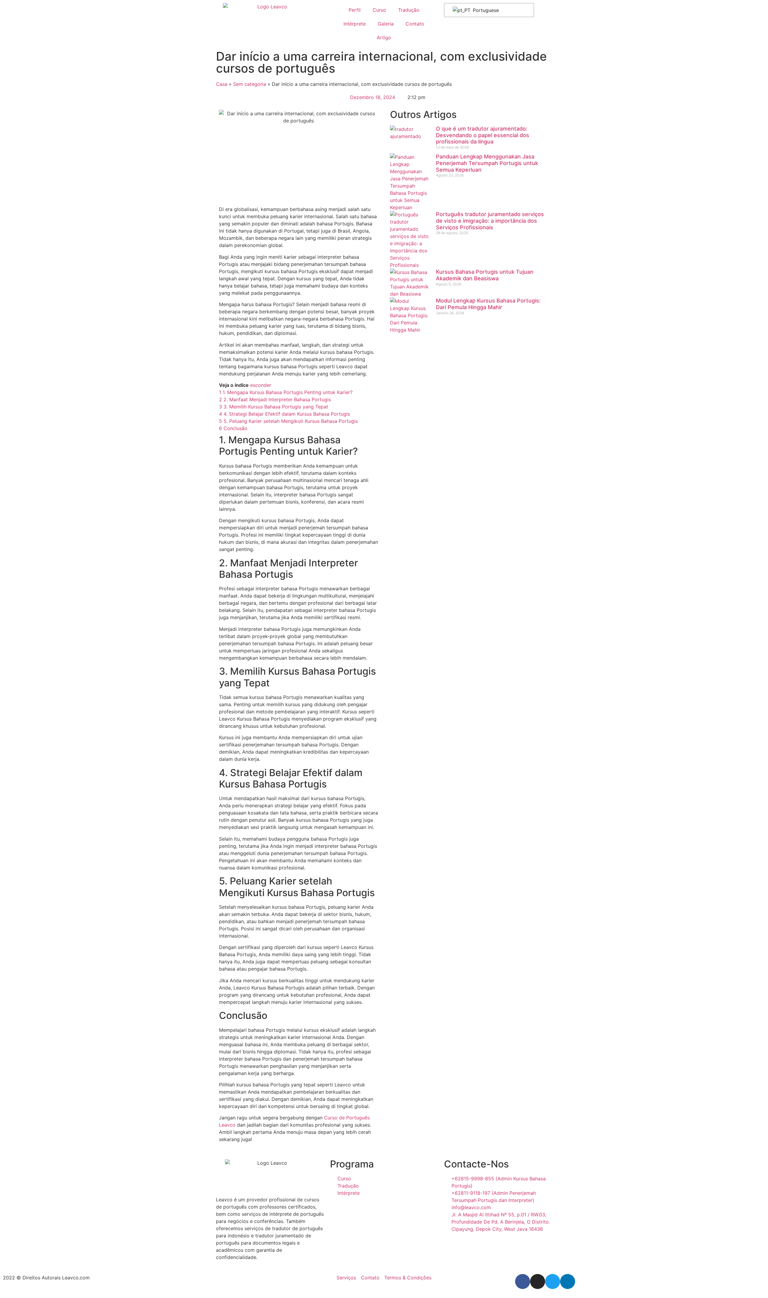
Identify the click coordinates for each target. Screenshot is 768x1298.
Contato (415, 24)
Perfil (355, 10)
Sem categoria (249, 84)
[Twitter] (552, 1281)
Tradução (408, 10)
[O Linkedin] (567, 1281)
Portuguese (485, 10)
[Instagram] (537, 1281)
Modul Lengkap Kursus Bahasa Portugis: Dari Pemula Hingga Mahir (488, 303)
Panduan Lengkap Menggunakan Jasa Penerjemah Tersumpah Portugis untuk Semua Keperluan (487, 163)
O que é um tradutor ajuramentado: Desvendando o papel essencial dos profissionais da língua (482, 135)
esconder (260, 385)
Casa (221, 84)
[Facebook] (522, 1281)
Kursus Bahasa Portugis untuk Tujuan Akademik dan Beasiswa (484, 275)
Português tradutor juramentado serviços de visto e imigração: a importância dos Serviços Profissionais (490, 220)
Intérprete (355, 24)
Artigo (384, 38)
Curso (379, 10)
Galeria (386, 24)
